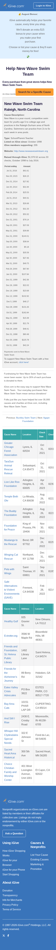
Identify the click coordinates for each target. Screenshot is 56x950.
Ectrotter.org (10, 635)
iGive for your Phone (13, 869)
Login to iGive (43, 5)
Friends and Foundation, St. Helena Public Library (10, 654)
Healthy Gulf (11, 621)
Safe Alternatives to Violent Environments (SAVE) (11, 590)
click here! (24, 362)
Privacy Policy (10, 904)
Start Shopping (10, 874)
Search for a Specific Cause (34, 92)
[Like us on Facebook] (8, 935)
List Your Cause (39, 855)
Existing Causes (39, 859)
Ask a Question (14, 833)
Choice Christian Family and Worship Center (10, 772)
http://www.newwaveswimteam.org (31, 151)
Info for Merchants (12, 900)
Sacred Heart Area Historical (10, 753)
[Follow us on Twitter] (3, 935)
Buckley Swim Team (26, 417)
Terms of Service (11, 909)
